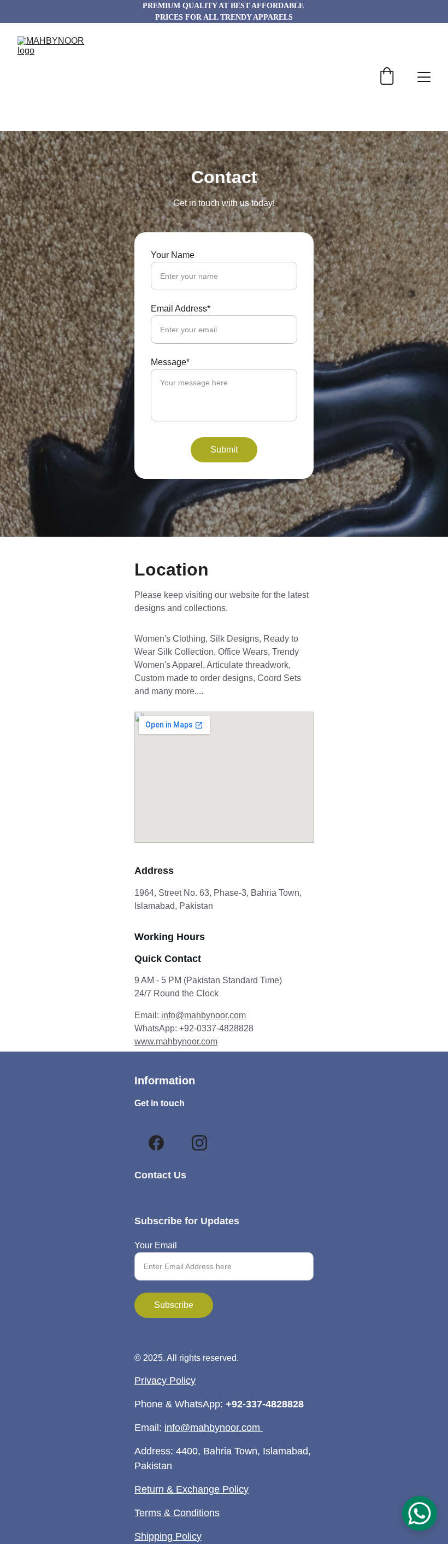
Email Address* (180, 308)
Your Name (172, 255)
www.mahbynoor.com (175, 1041)
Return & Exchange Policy (191, 1489)
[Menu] (424, 77)
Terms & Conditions (177, 1512)
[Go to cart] (387, 77)
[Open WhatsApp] (419, 1513)
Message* (170, 362)
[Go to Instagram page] (199, 1142)
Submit (224, 449)
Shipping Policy (168, 1536)
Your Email (155, 1245)
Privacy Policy (165, 1380)
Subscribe (173, 1305)
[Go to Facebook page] (156, 1142)
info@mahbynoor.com (203, 1015)
